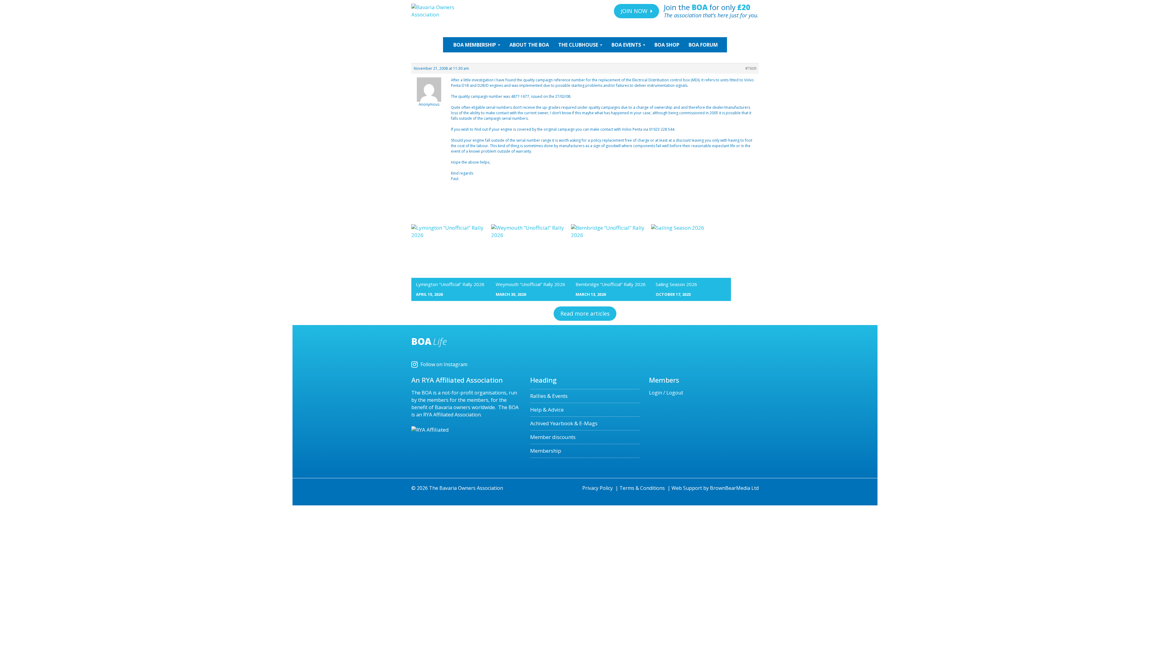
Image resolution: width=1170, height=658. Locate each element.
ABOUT (529, 44)
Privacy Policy (597, 488)
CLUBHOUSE (578, 44)
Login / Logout (666, 392)
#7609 (750, 68)
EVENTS (627, 44)
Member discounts (553, 436)
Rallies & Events (549, 395)
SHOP (666, 44)
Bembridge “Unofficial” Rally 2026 (611, 284)
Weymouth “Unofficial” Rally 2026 (530, 284)
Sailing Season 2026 (676, 284)
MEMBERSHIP (475, 44)
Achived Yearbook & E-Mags (563, 423)
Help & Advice (547, 409)
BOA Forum (703, 44)
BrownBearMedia (730, 488)
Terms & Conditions (642, 488)
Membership (545, 450)
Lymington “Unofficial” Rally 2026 (450, 284)
